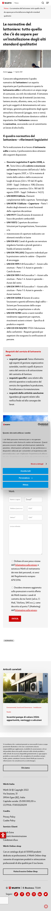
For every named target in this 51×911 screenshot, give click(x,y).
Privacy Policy (9, 817)
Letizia (10, 72)
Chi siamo (25, 768)
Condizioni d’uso (10, 840)
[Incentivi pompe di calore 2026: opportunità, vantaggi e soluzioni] (25, 699)
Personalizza (24, 478)
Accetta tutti (26, 471)
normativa (9, 640)
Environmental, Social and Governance (19, 707)
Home (6, 8)
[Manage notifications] (46, 906)
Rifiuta (25, 485)
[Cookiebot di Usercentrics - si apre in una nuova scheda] (38, 424)
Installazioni (37, 707)
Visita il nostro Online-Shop (25, 872)
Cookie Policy (9, 820)
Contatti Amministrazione (15, 836)
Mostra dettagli (37, 464)
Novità (9, 712)
